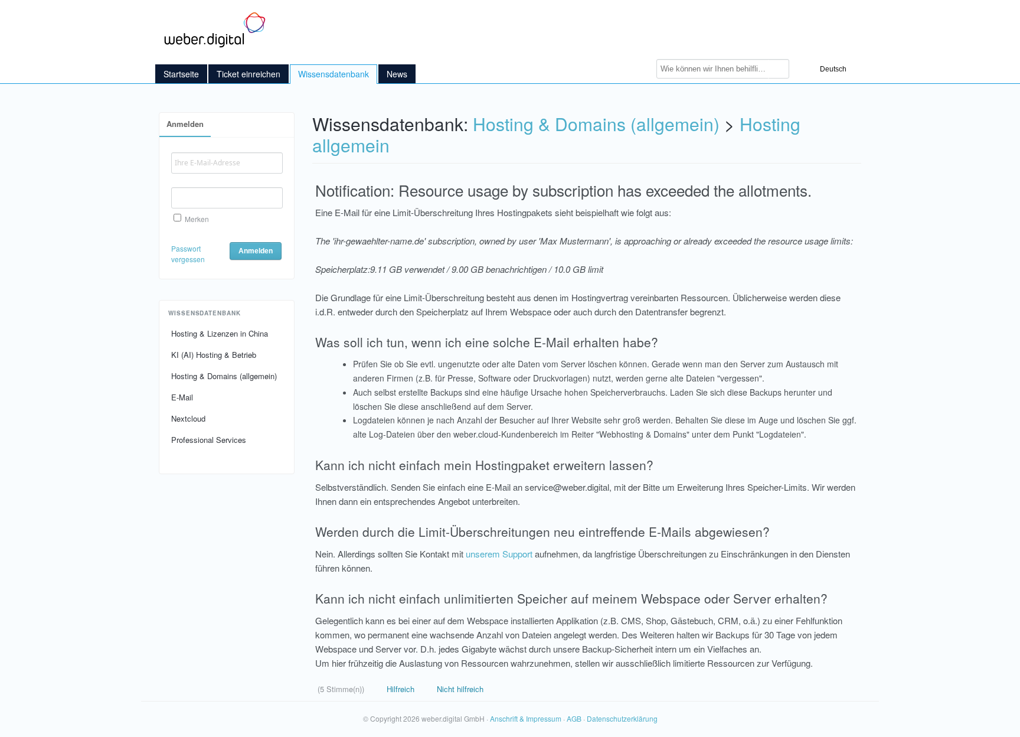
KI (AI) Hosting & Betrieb (213, 354)
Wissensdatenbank (333, 74)
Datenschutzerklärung (622, 718)
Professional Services (208, 439)
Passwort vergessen (188, 253)
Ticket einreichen (248, 74)
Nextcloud (188, 418)
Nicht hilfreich (458, 688)
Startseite (181, 74)
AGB (574, 718)
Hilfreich (399, 688)
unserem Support (499, 553)
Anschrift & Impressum (525, 718)
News (397, 74)
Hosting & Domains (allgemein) (224, 375)
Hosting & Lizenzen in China (219, 333)
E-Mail (182, 397)
